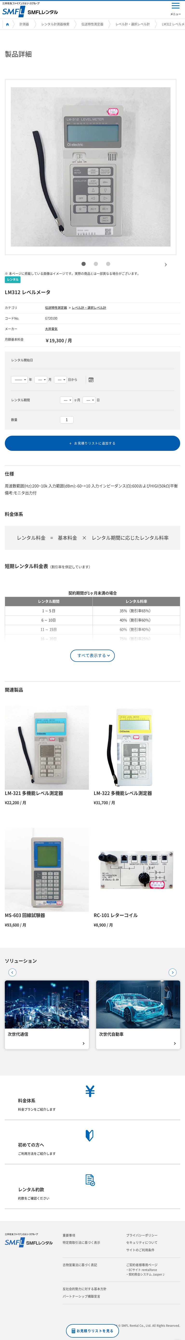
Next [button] (165, 260)
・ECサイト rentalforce (143, 1269)
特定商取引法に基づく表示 (81, 1242)
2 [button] (95, 264)
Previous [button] (10, 970)
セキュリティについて (142, 1242)
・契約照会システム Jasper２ (147, 1274)
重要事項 (69, 1235)
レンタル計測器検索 (55, 24)
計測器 (24, 24)
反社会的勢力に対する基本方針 (84, 1288)
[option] (91, 167)
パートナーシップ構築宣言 (81, 1296)
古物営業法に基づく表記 (80, 1264)
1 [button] (83, 264)
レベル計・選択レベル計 (132, 24)
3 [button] (108, 264)
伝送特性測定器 (92, 24)
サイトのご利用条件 (140, 1250)
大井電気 (51, 328)
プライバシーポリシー (142, 1235)
